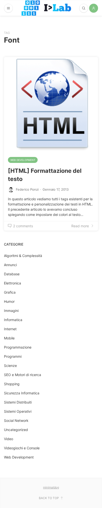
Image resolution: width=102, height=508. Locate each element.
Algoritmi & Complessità (23, 256)
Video (8, 439)
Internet (10, 329)
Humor (9, 301)
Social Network (16, 420)
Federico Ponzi (27, 189)
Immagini (11, 310)
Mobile (9, 338)
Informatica (13, 320)
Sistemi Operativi (17, 411)
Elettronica (12, 283)
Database (12, 274)
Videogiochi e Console (22, 448)
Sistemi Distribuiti (18, 402)
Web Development (22, 159)
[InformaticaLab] (46, 8)
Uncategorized (16, 430)
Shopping (12, 384)
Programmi (13, 356)
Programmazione (17, 347)
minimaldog (51, 487)
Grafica (10, 292)
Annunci (10, 265)
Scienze (10, 365)
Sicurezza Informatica (21, 393)
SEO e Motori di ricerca (22, 375)
